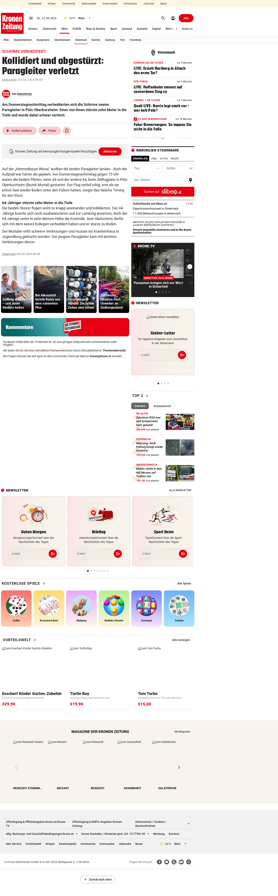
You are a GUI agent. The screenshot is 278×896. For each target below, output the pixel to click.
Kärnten (96, 40)
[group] (16, 289)
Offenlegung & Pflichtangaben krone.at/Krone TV (35, 824)
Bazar (164, 3)
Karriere (174, 833)
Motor (169, 28)
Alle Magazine (182, 731)
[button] (177, 28)
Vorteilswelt (34, 3)
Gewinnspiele (89, 3)
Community (68, 3)
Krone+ (33, 28)
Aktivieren (110, 151)
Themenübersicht (114, 350)
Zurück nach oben (98, 879)
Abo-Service (14, 843)
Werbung (159, 833)
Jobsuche (148, 3)
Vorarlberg (135, 40)
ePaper (52, 3)
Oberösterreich (62, 40)
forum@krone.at (100, 356)
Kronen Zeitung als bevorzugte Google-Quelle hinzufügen (66, 151)
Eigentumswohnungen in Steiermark (163, 208)
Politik (77, 28)
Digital (156, 28)
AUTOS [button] (164, 158)
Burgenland (43, 40)
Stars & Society (95, 28)
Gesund (127, 28)
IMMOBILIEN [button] (140, 158)
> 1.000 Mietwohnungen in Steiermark (163, 213)
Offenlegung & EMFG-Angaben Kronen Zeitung (97, 824)
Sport (113, 28)
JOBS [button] (154, 158)
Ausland (142, 28)
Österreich (49, 28)
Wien (64, 28)
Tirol (122, 40)
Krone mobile (110, 3)
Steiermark (81, 40)
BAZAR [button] (174, 158)
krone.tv (187, 28)
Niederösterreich (23, 40)
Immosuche (130, 3)
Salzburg (110, 40)
